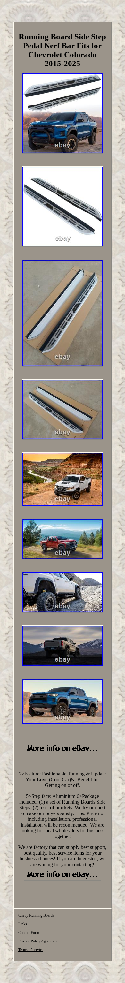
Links (22, 924)
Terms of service (30, 950)
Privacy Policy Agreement (38, 941)
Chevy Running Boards (36, 915)
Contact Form (28, 932)
